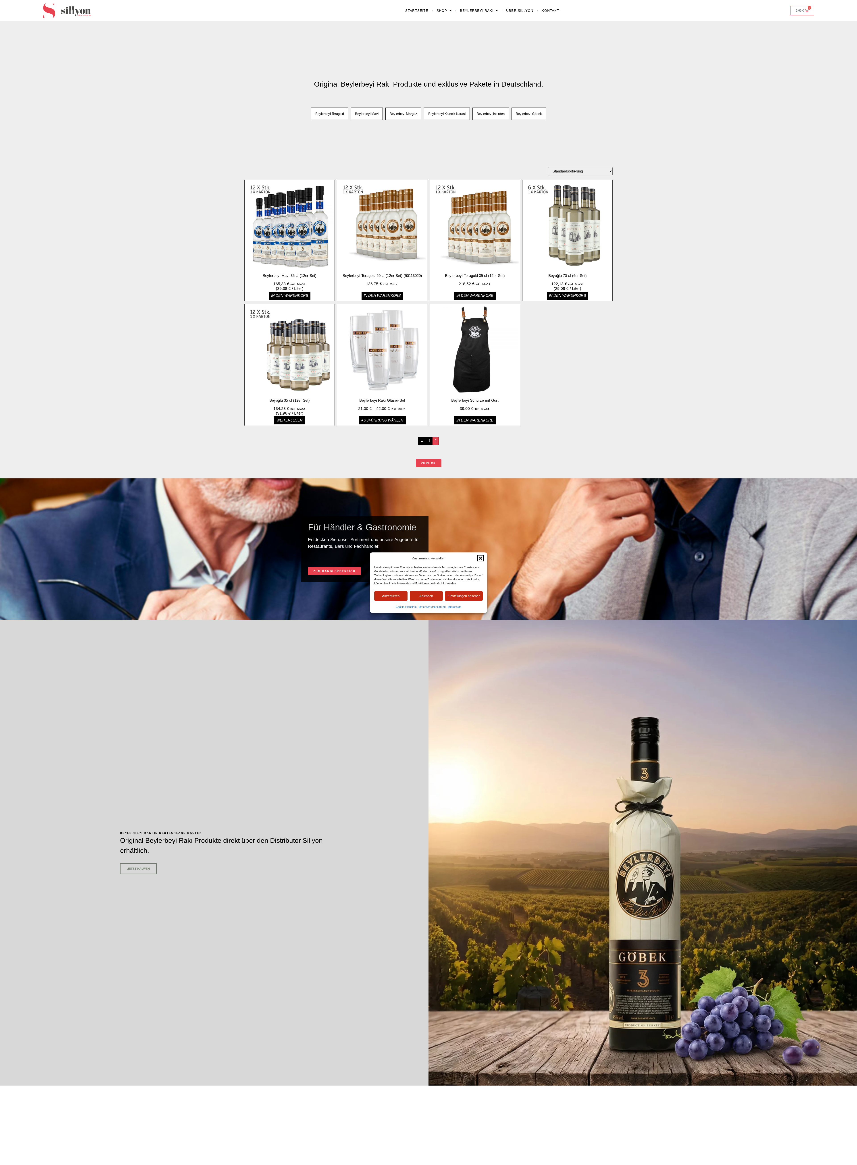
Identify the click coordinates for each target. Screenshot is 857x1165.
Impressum (454, 606)
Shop (442, 10)
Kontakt (550, 10)
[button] (480, 558)
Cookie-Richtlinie (406, 606)
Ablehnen (426, 596)
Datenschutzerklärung (432, 606)
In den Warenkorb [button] (289, 295)
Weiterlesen (290, 420)
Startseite (416, 10)
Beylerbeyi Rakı (476, 10)
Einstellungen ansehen (463, 596)
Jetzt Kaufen (138, 868)
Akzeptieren (390, 596)
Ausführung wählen (382, 420)
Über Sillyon (519, 10)
